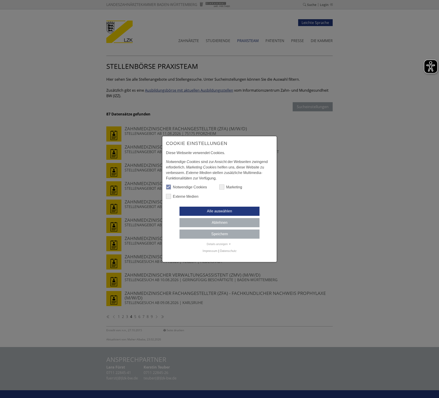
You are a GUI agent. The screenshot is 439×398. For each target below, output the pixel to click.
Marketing (234, 187)
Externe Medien (185, 196)
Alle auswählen (219, 211)
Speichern (219, 234)
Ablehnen (220, 222)
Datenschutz (228, 251)
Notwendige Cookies (190, 187)
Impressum (210, 251)
